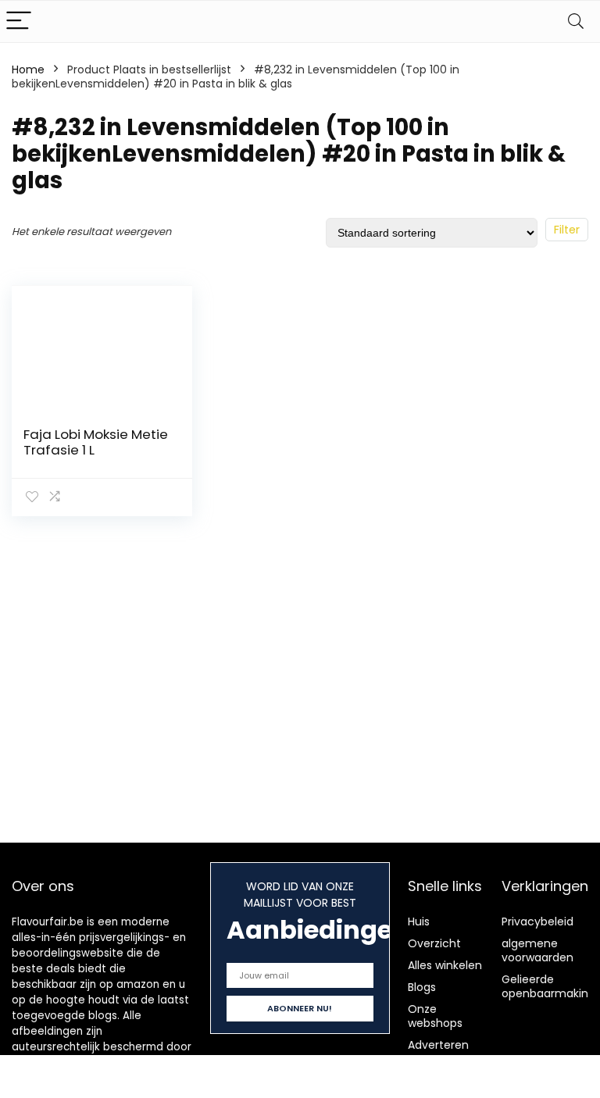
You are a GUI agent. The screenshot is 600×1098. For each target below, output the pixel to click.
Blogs (422, 987)
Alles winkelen (445, 965)
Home (28, 69)
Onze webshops (435, 1016)
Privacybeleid (537, 921)
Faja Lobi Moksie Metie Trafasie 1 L (95, 442)
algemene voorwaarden (537, 950)
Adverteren (438, 1045)
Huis (419, 921)
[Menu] (19, 21)
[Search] (576, 21)
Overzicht (434, 943)
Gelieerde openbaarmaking (548, 986)
